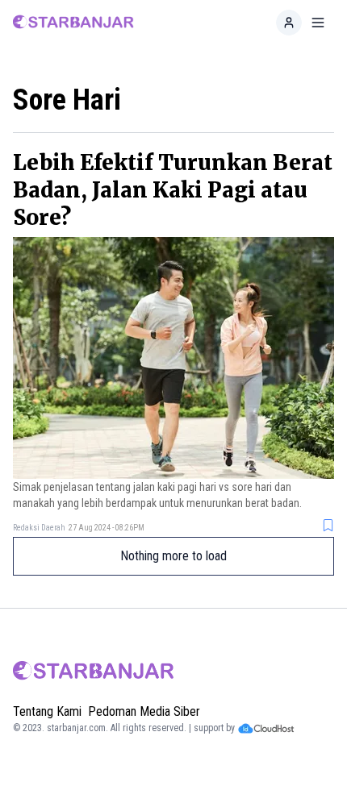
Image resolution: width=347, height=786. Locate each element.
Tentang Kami (47, 711)
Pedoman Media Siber (144, 711)
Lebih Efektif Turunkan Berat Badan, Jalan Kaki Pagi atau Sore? (172, 190)
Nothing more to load (173, 556)
